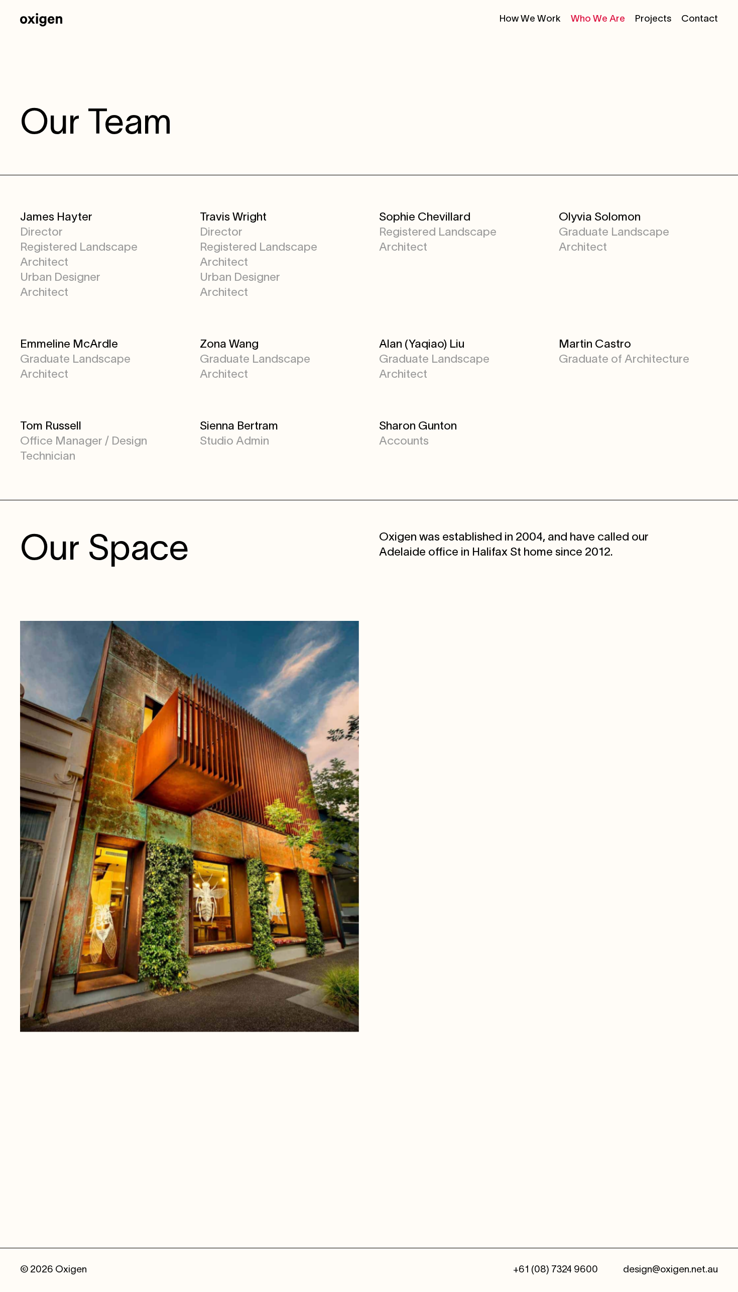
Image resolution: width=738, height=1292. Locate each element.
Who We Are (598, 19)
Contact (699, 19)
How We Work (530, 19)
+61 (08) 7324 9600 (555, 1269)
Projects (653, 19)
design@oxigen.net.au (670, 1269)
